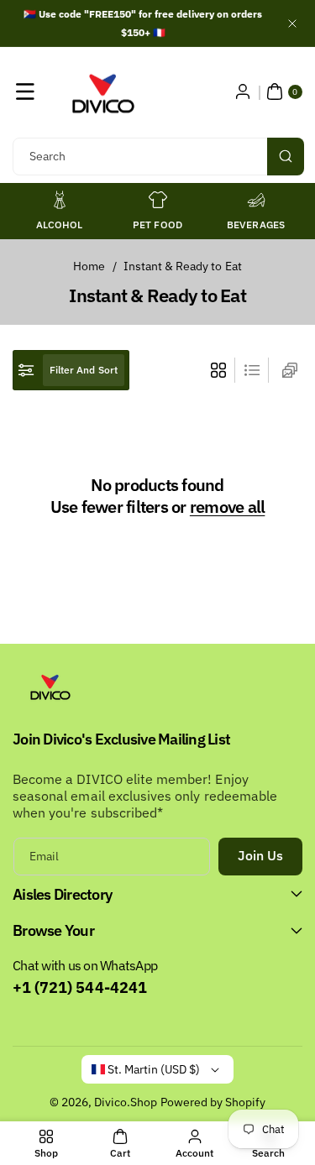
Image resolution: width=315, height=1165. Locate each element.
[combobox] (157, 156)
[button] (25, 91)
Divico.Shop (126, 1102)
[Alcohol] (60, 200)
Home (89, 266)
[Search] (285, 156)
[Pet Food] (158, 200)
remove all (227, 507)
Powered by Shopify (213, 1102)
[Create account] (242, 91)
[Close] (292, 23)
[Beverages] (256, 200)
